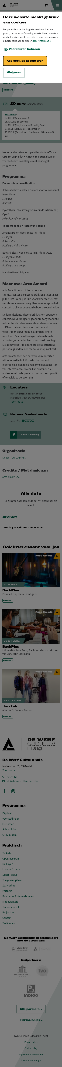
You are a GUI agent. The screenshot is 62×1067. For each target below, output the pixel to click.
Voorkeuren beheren (24, 49)
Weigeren (14, 72)
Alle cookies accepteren (25, 61)
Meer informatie (42, 41)
